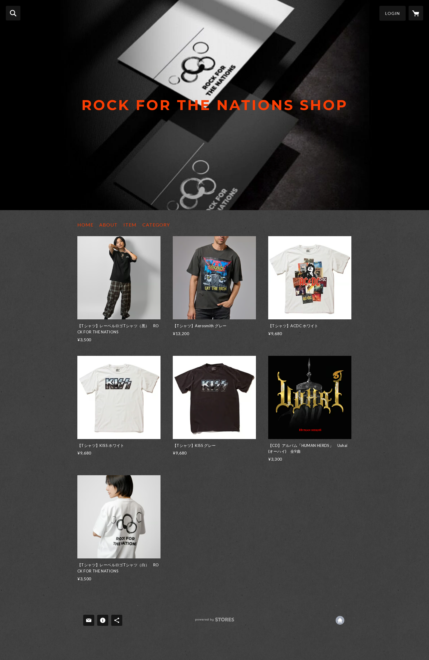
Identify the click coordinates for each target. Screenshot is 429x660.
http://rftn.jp (340, 620)
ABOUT (108, 224)
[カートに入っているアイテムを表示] (416, 13)
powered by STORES (214, 621)
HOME (85, 224)
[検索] (13, 13)
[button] (392, 13)
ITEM (130, 224)
